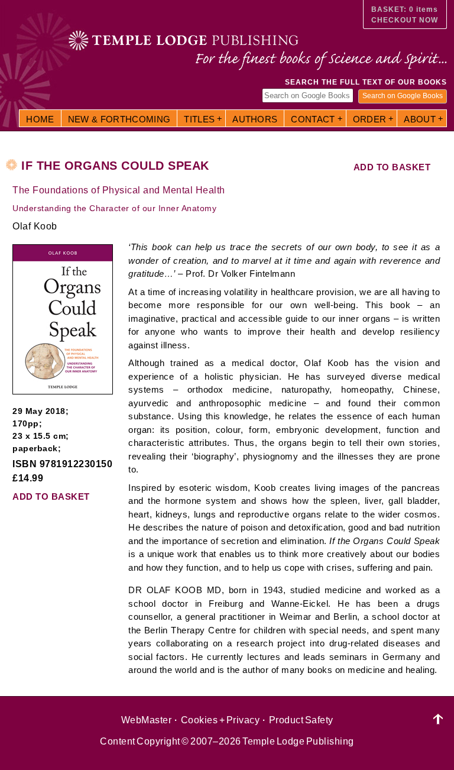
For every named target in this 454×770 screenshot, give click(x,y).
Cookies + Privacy (220, 720)
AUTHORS (254, 119)
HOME (40, 119)
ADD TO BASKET (392, 167)
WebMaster (146, 720)
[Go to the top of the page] (438, 719)
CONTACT (313, 119)
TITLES (199, 119)
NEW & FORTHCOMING (119, 119)
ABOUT (420, 119)
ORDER (370, 119)
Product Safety (301, 720)
